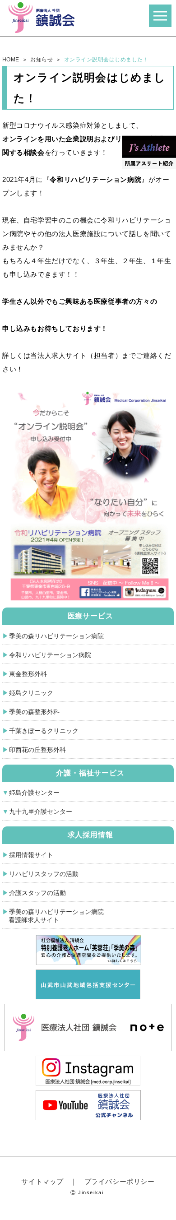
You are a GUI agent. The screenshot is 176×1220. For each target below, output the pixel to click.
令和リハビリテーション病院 (50, 655)
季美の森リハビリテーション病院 (56, 636)
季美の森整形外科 (34, 711)
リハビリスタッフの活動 (44, 873)
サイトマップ (42, 1181)
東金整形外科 (28, 673)
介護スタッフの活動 (37, 892)
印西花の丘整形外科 (37, 749)
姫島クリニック (31, 692)
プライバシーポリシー (119, 1181)
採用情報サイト (31, 854)
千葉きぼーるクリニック (44, 730)
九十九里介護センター (40, 811)
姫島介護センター (34, 792)
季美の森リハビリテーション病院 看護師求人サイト (53, 915)
